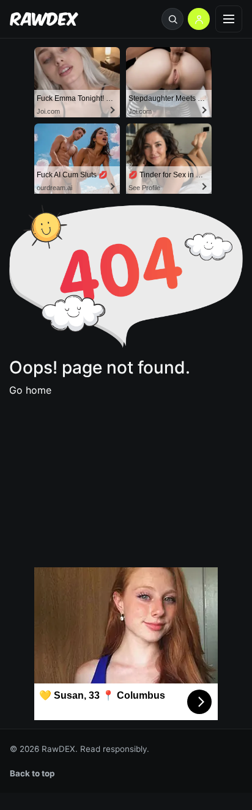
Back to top (32, 773)
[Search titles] (172, 19)
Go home (30, 390)
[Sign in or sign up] (199, 19)
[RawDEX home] (44, 19)
